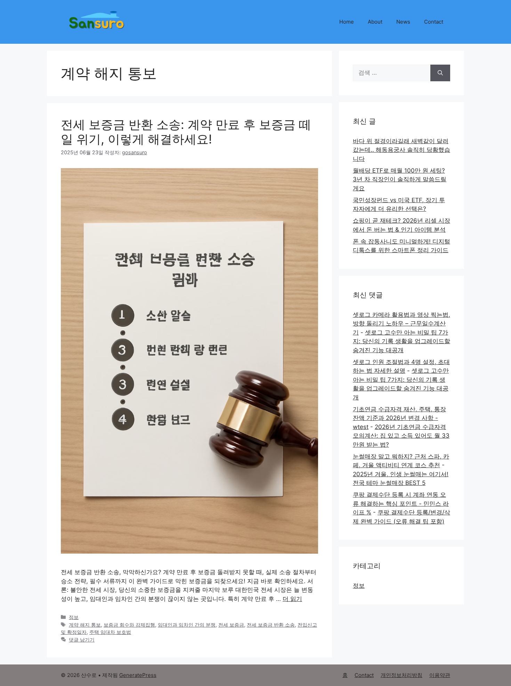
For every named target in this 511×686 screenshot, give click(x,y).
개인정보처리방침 (401, 675)
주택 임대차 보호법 (110, 632)
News (403, 21)
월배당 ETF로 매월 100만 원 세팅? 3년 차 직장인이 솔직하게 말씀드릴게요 (399, 179)
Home (346, 21)
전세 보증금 (231, 625)
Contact (433, 21)
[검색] (440, 73)
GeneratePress (137, 675)
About (375, 21)
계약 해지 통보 (85, 625)
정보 (74, 617)
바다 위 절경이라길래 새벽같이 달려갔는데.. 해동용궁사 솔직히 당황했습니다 (401, 150)
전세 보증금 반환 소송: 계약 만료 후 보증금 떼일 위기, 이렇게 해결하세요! (186, 131)
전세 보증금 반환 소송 (271, 625)
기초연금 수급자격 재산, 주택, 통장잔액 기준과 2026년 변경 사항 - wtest (399, 418)
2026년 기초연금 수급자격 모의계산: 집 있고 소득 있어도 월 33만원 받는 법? (401, 435)
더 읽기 (292, 598)
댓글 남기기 (82, 640)
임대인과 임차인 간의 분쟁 (187, 625)
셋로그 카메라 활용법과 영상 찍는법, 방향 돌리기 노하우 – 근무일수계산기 (401, 323)
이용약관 (439, 675)
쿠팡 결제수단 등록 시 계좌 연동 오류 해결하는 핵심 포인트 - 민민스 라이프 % (401, 503)
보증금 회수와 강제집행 (129, 625)
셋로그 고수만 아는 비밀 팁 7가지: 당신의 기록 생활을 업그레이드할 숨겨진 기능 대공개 (401, 341)
